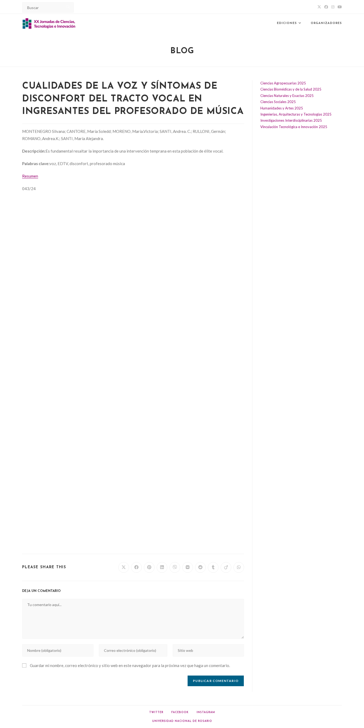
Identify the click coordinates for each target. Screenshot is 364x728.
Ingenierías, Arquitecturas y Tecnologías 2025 (295, 114)
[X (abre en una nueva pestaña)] (319, 7)
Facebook (180, 712)
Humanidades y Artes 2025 (281, 108)
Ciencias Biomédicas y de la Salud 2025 (290, 89)
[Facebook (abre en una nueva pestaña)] (326, 7)
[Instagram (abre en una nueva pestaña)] (333, 7)
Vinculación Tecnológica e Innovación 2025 (293, 127)
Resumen (30, 176)
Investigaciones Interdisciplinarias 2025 (291, 120)
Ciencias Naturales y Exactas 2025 (287, 95)
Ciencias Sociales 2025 (278, 102)
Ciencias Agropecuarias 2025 (283, 83)
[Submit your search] (68, 6)
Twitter (156, 712)
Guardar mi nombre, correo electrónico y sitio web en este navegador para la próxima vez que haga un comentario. (130, 665)
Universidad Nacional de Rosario (182, 721)
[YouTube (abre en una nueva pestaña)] (339, 7)
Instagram (206, 712)
